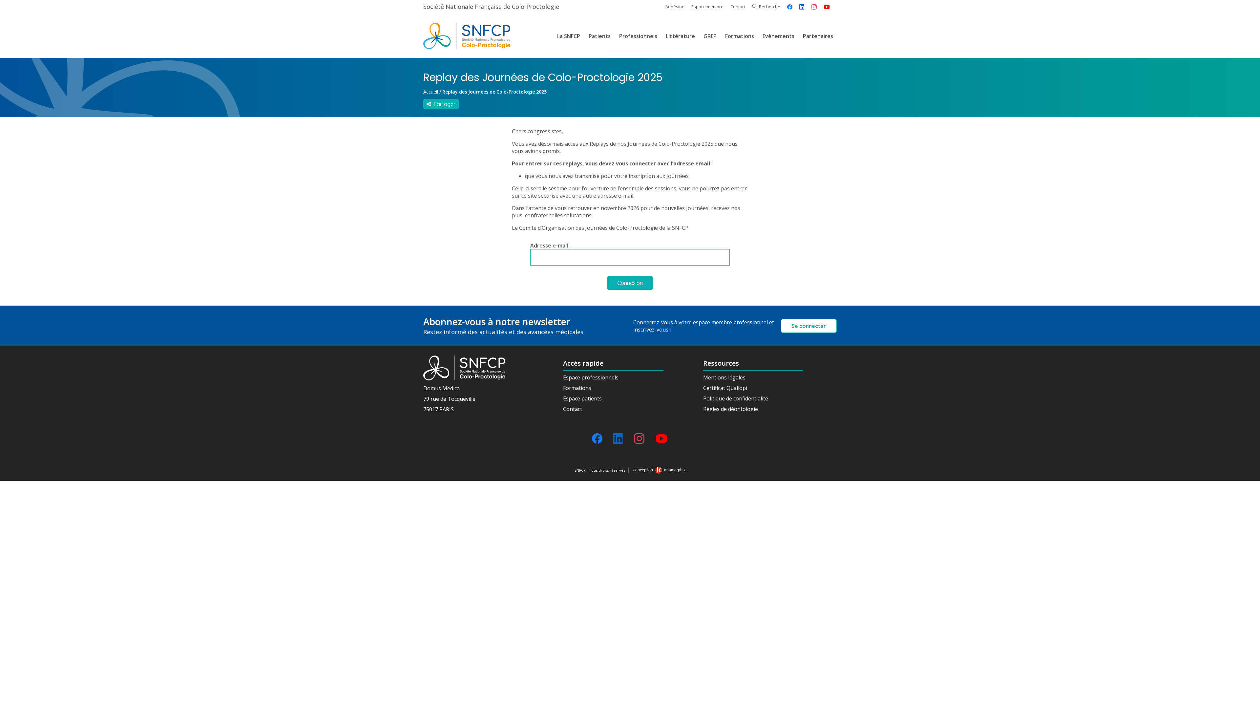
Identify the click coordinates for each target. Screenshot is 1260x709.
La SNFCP (568, 36)
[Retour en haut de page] (1248, 702)
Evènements (778, 36)
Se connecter (808, 326)
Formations (739, 36)
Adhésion (674, 7)
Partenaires (818, 36)
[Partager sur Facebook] (790, 7)
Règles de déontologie (730, 409)
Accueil (430, 92)
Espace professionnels (591, 377)
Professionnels (638, 36)
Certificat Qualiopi (725, 388)
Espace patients (582, 398)
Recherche (769, 7)
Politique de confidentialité (735, 398)
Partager (443, 104)
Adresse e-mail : (550, 245)
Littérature (680, 36)
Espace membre (707, 7)
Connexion (630, 283)
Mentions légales (724, 377)
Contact (738, 7)
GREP (710, 36)
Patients (600, 36)
